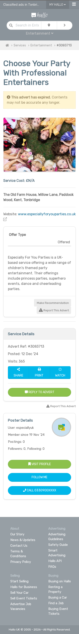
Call (41, 490)
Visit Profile (41, 464)
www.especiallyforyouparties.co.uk (47, 214)
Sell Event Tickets (23, 598)
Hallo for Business (23, 587)
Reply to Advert (41, 392)
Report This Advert (56, 310)
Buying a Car (57, 597)
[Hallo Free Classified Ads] (39, 15)
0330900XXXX (45, 490)
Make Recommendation (52, 303)
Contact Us (18, 546)
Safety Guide (58, 545)
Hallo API (55, 561)
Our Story (17, 534)
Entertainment (41, 45)
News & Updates (22, 540)
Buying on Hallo (59, 581)
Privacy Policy (20, 562)
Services (20, 45)
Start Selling (19, 581)
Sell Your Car (19, 593)
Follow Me (39, 477)
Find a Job (56, 603)
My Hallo (56, 5)
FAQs (52, 567)
